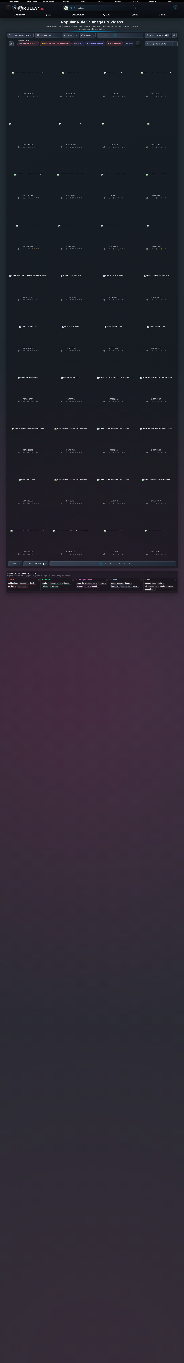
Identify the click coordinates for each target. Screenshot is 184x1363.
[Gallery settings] (174, 35)
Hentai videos (31, 1)
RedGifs (152, 1)
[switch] (158, 35)
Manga (66, 1)
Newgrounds (48, 1)
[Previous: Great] (147, 44)
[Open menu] (8, 8)
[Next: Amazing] (175, 44)
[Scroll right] (138, 43)
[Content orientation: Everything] (15, 8)
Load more (15, 564)
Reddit (169, 1)
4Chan (100, 1)
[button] (31, 8)
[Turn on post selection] (11, 44)
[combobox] (104, 8)
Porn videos (14, 1)
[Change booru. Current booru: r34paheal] (66, 8)
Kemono (83, 1)
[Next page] (130, 35)
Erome (135, 1)
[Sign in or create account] (175, 8)
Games (118, 1)
